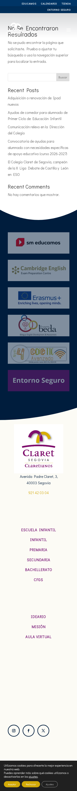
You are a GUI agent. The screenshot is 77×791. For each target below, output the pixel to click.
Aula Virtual (38, 636)
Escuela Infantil (38, 529)
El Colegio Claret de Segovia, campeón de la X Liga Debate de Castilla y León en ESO (38, 168)
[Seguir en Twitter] (43, 731)
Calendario (49, 3)
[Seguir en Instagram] (14, 731)
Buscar (63, 77)
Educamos (29, 3)
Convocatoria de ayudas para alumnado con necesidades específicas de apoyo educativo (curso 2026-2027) (38, 147)
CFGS (38, 579)
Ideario (38, 616)
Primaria (38, 549)
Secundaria (38, 559)
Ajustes (50, 784)
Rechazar (31, 784)
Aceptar (12, 784)
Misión (39, 626)
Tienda (66, 3)
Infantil (38, 539)
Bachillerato (38, 569)
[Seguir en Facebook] (28, 731)
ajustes (33, 776)
